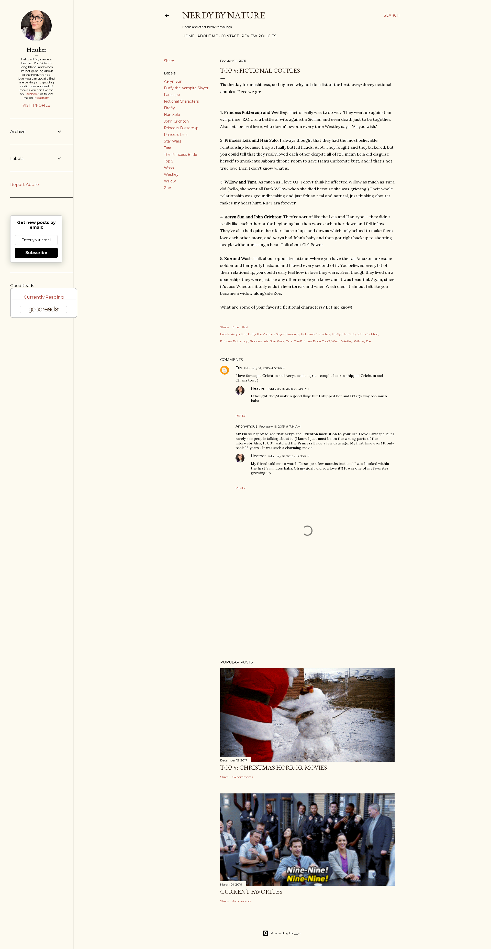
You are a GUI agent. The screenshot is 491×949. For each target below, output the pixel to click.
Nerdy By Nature (223, 15)
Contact (230, 36)
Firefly (169, 108)
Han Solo (172, 114)
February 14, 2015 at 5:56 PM (264, 368)
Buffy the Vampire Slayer (186, 88)
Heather (258, 388)
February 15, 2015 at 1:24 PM (288, 388)
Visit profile (36, 105)
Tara (167, 148)
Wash (169, 168)
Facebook (32, 94)
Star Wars (172, 141)
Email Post (240, 327)
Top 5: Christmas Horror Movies (273, 767)
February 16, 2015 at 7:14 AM (279, 426)
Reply (241, 416)
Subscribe (36, 252)
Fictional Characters (181, 101)
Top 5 (168, 161)
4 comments (241, 901)
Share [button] (169, 61)
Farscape (172, 94)
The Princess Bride (180, 154)
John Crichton (176, 121)
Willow (170, 181)
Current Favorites (251, 892)
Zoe (167, 188)
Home (188, 36)
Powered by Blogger (286, 933)
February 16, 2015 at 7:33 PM (288, 456)
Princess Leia (175, 134)
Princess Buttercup (181, 128)
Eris (239, 368)
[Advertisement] (307, 611)
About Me (207, 36)
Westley (171, 174)
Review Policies (258, 36)
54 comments (242, 777)
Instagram (41, 98)
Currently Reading (44, 297)
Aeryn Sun (173, 81)
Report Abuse (24, 184)
